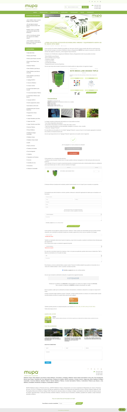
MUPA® (53, 45)
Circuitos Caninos (31, 85)
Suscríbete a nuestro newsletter (50, 403)
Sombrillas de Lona (31, 162)
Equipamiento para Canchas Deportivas (32, 109)
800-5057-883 (77, 306)
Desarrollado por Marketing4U (63, 410)
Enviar (48, 362)
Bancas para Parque (31, 55)
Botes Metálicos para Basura (33, 68)
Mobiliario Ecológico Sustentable (31, 133)
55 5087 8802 (97, 8)
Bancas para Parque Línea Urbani (32, 62)
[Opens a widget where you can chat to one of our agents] (122, 409)
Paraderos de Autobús (32, 148)
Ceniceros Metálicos (31, 82)
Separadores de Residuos (32, 157)
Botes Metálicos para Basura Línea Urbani (33, 76)
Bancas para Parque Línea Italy (34, 58)
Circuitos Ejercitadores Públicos (34, 92)
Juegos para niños (31, 121)
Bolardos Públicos (31, 65)
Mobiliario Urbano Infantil (32, 139)
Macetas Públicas (31, 127)
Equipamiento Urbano (32, 112)
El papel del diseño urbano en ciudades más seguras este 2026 (92, 338)
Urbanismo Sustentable (32, 168)
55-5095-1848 (84, 306)
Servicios (29, 160)
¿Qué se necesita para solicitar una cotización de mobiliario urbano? (33, 37)
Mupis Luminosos (31, 145)
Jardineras (29, 115)
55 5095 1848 (97, 7)
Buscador (85, 7)
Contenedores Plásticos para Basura (33, 96)
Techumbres (30, 165)
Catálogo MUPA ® (31, 79)
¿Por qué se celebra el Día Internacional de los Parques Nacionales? (53, 339)
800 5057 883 (97, 5)
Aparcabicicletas (30, 52)
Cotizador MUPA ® (31, 99)
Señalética (29, 154)
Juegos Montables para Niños (33, 118)
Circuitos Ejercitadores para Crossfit (32, 89)
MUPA (28, 142)
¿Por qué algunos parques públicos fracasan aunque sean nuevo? (33, 26)
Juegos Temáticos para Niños (33, 124)
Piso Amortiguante (31, 151)
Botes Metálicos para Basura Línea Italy (33, 72)
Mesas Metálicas (31, 129)
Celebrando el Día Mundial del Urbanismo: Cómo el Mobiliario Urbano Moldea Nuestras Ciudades (72, 339)
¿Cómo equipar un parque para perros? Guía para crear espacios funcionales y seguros (33, 42)
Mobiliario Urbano (31, 137)
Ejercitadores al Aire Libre (32, 105)
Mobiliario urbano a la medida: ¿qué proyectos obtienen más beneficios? (32, 31)
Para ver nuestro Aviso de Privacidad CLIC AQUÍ (63, 398)
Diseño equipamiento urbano (33, 102)
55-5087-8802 (92, 306)
